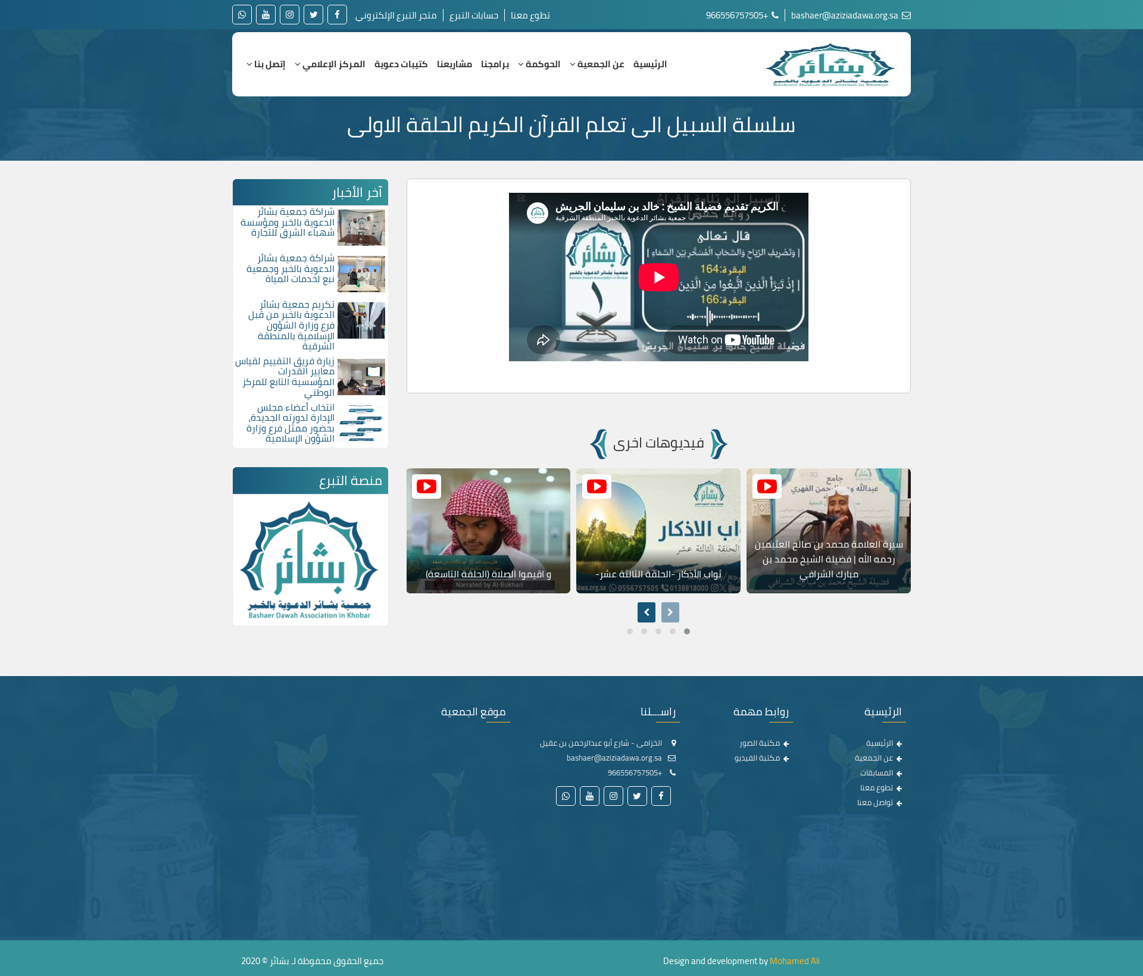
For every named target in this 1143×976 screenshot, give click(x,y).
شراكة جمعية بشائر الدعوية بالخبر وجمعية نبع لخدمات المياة (290, 268)
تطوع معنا (530, 15)
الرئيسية (650, 64)
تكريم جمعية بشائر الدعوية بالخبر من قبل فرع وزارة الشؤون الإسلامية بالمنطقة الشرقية (291, 325)
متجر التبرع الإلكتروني (396, 15)
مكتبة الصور (759, 743)
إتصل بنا (269, 64)
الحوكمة (542, 64)
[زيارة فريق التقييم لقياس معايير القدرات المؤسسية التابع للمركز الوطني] (361, 375)
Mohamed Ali (795, 960)
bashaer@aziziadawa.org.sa (845, 15)
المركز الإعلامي (333, 64)
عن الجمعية (600, 64)
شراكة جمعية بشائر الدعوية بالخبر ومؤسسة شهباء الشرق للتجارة (288, 221)
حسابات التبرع (473, 15)
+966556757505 (738, 15)
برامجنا (495, 64)
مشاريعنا (454, 64)
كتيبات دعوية (401, 64)
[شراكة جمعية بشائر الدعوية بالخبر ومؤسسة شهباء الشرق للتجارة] (361, 227)
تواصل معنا (875, 802)
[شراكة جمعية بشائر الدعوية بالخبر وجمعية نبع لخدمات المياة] (361, 273)
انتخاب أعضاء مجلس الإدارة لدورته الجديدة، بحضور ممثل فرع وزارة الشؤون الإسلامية (290, 423)
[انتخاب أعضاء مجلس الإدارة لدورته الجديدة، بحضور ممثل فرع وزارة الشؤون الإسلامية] (361, 422)
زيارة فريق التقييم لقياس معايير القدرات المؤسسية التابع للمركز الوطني (285, 376)
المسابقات (876, 772)
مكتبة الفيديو (757, 757)
